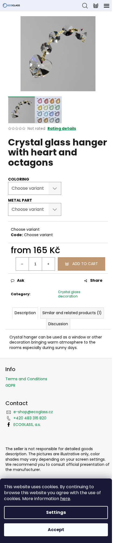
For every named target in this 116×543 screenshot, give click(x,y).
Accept (56, 530)
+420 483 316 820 (29, 418)
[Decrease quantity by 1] (22, 263)
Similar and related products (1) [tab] (72, 312)
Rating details (61, 128)
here (65, 499)
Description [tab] (25, 312)
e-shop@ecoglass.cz (33, 412)
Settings (56, 512)
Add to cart (85, 263)
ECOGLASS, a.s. (27, 424)
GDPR (10, 385)
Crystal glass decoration (69, 294)
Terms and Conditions (26, 379)
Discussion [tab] (58, 324)
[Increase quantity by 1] (48, 263)
